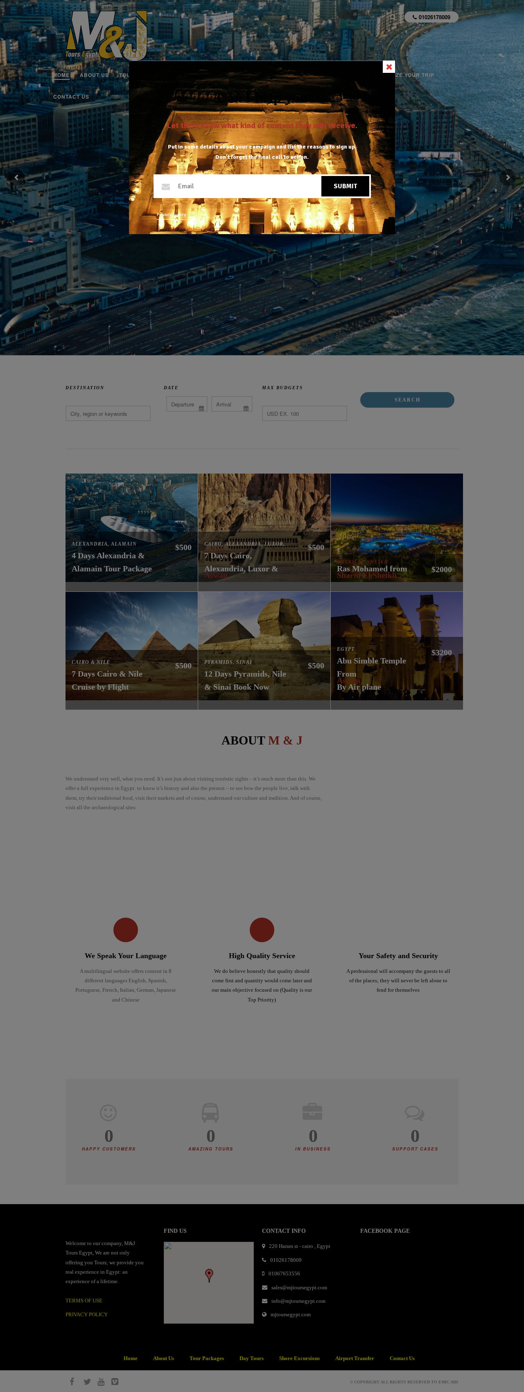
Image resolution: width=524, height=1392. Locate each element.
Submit (345, 186)
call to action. (290, 156)
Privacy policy (171, 215)
